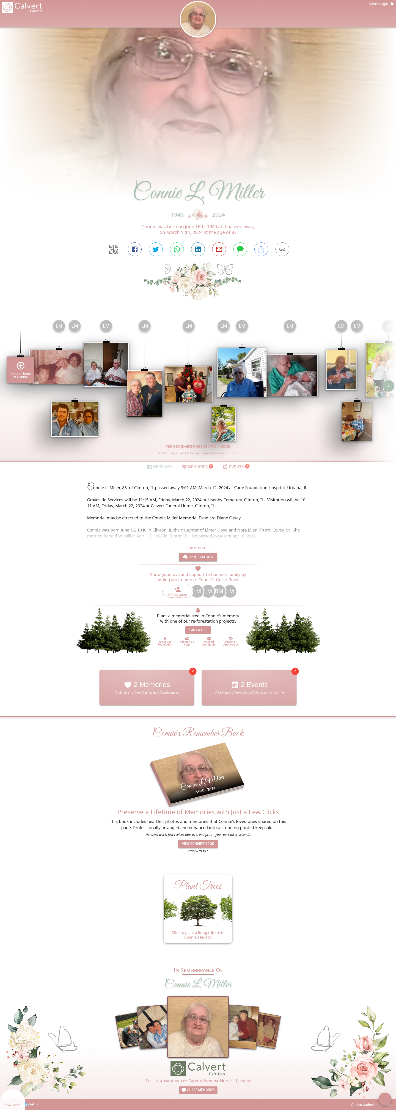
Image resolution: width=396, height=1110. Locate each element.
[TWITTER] (156, 249)
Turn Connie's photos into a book (198, 446)
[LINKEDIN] (198, 249)
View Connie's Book (198, 844)
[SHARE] (261, 249)
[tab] (159, 466)
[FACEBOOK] (135, 249)
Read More (198, 548)
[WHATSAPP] (177, 249)
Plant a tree (197, 630)
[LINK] (282, 249)
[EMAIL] (219, 249)
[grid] (198, 389)
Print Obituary (201, 557)
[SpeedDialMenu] (385, 1099)
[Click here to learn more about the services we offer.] (198, 1069)
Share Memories (201, 1090)
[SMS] (240, 249)
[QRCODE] (114, 249)
